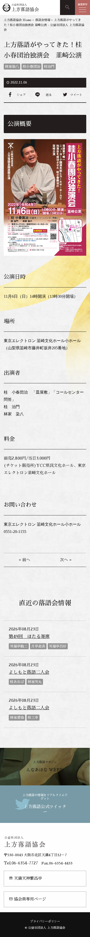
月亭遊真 (38, 646)
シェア (21, 94)
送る (49, 94)
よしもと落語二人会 (29, 672)
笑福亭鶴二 (19, 646)
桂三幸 (33, 717)
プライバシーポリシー (45, 921)
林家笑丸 (35, 682)
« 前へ (24, 560)
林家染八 (12, 66)
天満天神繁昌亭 (25, 878)
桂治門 (49, 66)
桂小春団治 (31, 66)
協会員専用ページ (27, 899)
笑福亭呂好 (57, 646)
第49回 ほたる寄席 (29, 636)
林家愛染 (17, 717)
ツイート (76, 94)
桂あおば (17, 682)
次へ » (66, 560)
